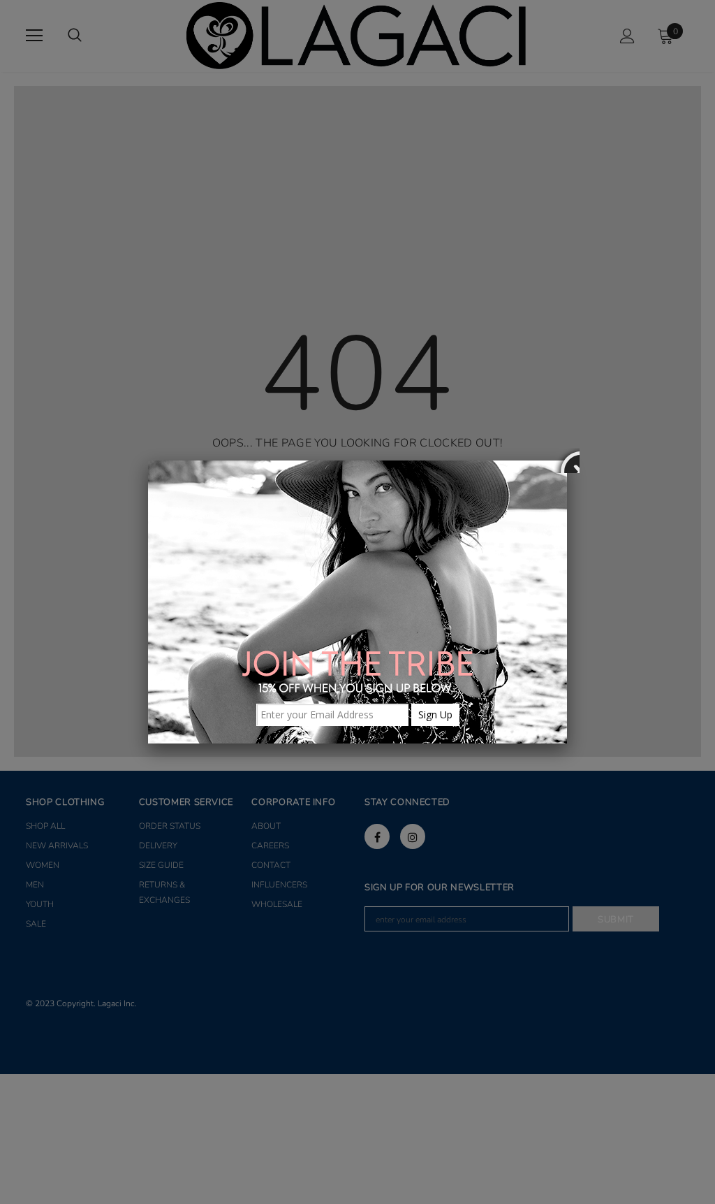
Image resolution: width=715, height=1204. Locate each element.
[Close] (567, 460)
